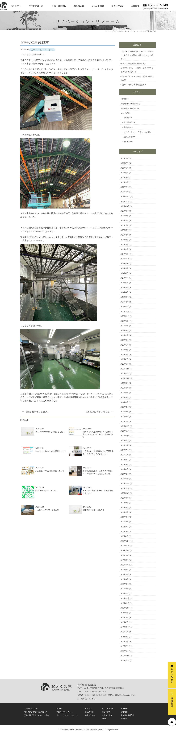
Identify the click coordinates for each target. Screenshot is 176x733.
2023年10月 (124, 321)
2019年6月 (124, 570)
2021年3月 (124, 469)
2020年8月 (124, 503)
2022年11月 (124, 374)
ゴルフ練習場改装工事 (137, 85)
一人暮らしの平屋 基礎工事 (47, 510)
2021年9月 (124, 441)
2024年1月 (124, 307)
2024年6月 (124, 283)
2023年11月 (124, 316)
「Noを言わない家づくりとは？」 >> (99, 412)
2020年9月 (124, 498)
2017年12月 (124, 656)
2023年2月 (124, 359)
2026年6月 (124, 168)
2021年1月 (124, 479)
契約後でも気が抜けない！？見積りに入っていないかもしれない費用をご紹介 (98, 434)
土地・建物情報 (59, 6)
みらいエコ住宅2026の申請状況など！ (50, 451)
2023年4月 (124, 350)
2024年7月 (124, 278)
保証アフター (107, 712)
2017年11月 (124, 661)
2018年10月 (124, 608)
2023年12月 (124, 311)
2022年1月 (124, 421)
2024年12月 (124, 254)
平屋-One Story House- (64, 712)
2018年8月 (124, 617)
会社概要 (135, 6)
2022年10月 (124, 378)
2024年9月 (124, 268)
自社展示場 (79, 6)
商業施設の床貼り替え (137, 63)
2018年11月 (124, 603)
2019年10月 (124, 550)
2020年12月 (124, 484)
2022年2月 (124, 417)
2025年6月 (124, 225)
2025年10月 (124, 206)
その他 (126, 142)
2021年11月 (124, 431)
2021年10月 (124, 436)
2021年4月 (124, 464)
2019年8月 (124, 560)
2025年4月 (124, 235)
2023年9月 (124, 326)
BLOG (104, 719)
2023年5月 (124, 345)
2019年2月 (124, 589)
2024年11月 (124, 259)
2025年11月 (124, 201)
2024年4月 (124, 292)
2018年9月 (124, 613)
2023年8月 (124, 331)
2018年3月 (124, 641)
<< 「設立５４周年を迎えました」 (35, 412)
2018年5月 (124, 632)
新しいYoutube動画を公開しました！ (50, 432)
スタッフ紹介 (118, 6)
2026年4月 (124, 177)
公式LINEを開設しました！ (46, 490)
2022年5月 (124, 402)
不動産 (123, 99)
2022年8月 (124, 388)
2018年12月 (124, 598)
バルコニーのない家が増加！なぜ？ (49, 471)
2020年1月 (124, 536)
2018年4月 (124, 637)
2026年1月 (124, 192)
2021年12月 (124, 426)
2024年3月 (124, 297)
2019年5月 (124, 574)
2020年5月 (124, 517)
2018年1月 (124, 651)
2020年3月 (124, 527)
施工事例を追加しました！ (93, 510)
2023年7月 (124, 335)
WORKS (59, 708)
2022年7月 (124, 393)
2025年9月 (124, 211)
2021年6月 (124, 455)
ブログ (123, 113)
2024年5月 (124, 287)
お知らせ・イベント (128, 108)
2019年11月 (124, 546)
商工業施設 (128, 122)
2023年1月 (124, 364)
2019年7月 (124, 565)
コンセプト (16, 6)
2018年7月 (124, 622)
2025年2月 (124, 244)
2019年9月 (124, 555)
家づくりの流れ (108, 708)
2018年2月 (124, 646)
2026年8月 (124, 158)
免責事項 (124, 719)
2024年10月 (124, 264)
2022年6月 (124, 398)
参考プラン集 (90, 715)
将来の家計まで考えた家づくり (36, 712)
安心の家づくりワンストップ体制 (36, 715)
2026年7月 (124, 163)
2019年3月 (124, 584)
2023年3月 (124, 354)
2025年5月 (124, 230)
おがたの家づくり (31, 708)
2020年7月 (124, 508)
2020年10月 (124, 493)
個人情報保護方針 (127, 715)
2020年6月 (124, 512)
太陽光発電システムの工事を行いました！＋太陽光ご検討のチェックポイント (136, 55)
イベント (88, 708)
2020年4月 (124, 522)
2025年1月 (124, 249)
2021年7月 (124, 450)
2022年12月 (124, 369)
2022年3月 (124, 412)
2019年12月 (124, 541)
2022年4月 (124, 407)
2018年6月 (124, 627)
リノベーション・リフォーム (135, 132)
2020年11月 (124, 488)
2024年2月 (124, 302)
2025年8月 (124, 216)
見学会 (126, 127)
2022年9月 (124, 383)
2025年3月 (124, 240)
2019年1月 (124, 594)
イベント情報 (97, 6)
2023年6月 (124, 340)
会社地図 (124, 712)
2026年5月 (124, 173)
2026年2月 (124, 187)
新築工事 (127, 137)
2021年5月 (124, 460)
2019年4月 (124, 579)
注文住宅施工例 (36, 6)
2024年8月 (124, 273)
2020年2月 (124, 531)
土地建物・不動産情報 (129, 104)
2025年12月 (124, 197)
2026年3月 (124, 182)
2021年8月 (124, 445)
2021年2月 (124, 474)
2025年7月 (124, 220)
